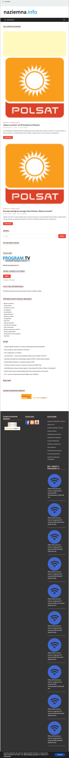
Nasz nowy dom (9, 327)
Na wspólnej (8, 312)
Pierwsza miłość (9, 316)
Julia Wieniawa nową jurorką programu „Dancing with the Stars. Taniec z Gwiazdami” (30, 368)
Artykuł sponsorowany (54, 450)
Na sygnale (7, 310)
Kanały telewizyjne (53, 441)
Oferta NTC (6, 122)
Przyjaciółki (7, 318)
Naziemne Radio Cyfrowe (55, 428)
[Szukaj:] (34, 236)
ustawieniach (7, 756)
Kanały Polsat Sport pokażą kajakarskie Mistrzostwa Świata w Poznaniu (26, 371)
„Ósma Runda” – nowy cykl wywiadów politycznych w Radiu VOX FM (25, 356)
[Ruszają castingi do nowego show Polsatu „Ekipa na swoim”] (34, 175)
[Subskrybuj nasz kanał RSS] (32, 422)
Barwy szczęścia (9, 303)
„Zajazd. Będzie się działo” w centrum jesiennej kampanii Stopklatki (24, 346)
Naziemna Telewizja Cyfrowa (56, 421)
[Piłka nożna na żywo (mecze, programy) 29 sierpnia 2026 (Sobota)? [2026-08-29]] (54, 543)
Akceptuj (59, 754)
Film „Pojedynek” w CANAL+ (13, 353)
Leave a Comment (23, 127)
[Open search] (64, 20)
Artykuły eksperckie (53, 454)
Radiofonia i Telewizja (54, 437)
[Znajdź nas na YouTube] (37, 422)
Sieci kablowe (51, 447)
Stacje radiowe (51, 431)
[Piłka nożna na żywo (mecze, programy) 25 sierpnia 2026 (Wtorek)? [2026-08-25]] (54, 651)
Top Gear (6, 336)
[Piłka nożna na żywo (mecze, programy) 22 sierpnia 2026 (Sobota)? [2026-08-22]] (54, 734)
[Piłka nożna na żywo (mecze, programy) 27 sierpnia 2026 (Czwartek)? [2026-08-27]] (54, 597)
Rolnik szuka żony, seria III (12, 329)
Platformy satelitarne (54, 444)
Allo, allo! (7, 320)
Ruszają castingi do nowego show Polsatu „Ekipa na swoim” (28, 211)
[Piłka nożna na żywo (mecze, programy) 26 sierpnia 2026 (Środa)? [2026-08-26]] (54, 624)
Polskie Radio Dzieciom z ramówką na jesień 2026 (19, 362)
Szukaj (7, 276)
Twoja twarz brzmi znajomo (12, 333)
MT (16, 127)
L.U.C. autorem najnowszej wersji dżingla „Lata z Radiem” (21, 374)
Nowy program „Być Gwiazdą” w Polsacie (16, 349)
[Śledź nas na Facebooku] (27, 422)
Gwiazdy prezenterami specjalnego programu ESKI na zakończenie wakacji (27, 359)
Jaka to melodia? (9, 323)
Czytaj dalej (7, 137)
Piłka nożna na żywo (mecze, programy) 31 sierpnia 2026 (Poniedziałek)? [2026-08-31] (56, 493)
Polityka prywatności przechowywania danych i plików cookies (22, 291)
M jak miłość (8, 305)
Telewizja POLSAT (15, 122)
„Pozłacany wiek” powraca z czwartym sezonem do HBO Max (22, 365)
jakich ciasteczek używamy (31, 754)
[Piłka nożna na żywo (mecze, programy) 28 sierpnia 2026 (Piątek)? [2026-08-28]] (54, 570)
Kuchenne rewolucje (10, 325)
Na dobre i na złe (9, 307)
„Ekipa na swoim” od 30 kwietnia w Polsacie (21, 125)
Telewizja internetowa (54, 434)
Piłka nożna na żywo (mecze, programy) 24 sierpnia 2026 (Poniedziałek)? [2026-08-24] (56, 684)
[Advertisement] (34, 44)
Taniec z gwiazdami (9, 331)
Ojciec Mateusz (8, 314)
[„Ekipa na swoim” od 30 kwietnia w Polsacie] (34, 89)
